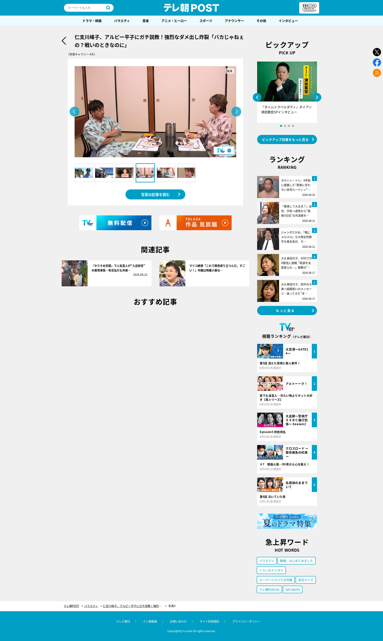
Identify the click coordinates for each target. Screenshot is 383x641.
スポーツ (205, 20)
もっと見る (285, 310)
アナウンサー (234, 20)
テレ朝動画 (150, 621)
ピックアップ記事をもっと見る (285, 139)
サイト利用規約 (209, 621)
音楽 (145, 20)
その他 (261, 20)
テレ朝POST (191, 7)
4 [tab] (293, 126)
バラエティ (122, 20)
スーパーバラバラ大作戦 (275, 580)
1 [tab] (281, 126)
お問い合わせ (178, 621)
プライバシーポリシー (246, 621)
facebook (377, 62)
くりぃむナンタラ (271, 570)
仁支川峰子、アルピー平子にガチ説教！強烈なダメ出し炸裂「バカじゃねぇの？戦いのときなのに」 (135, 606)
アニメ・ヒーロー (174, 20)
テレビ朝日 (123, 621)
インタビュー (288, 20)
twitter (377, 52)
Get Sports (292, 589)
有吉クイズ (305, 580)
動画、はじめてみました (296, 560)
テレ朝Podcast (269, 589)
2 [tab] (285, 126)
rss (377, 73)
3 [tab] (289, 126)
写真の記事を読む (155, 194)
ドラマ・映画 (92, 20)
